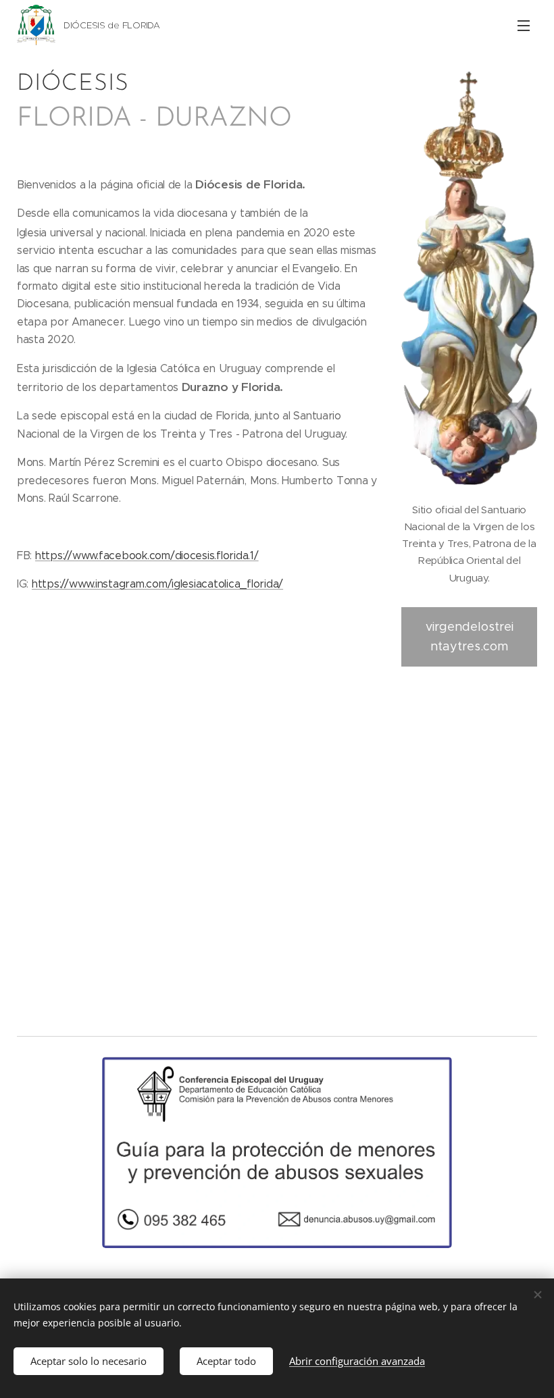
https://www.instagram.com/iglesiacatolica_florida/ (157, 583)
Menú (523, 24)
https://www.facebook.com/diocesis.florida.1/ (147, 555)
